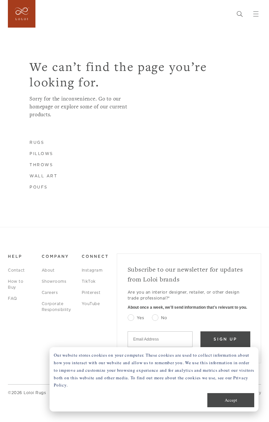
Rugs (37, 142)
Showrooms (54, 281)
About (48, 270)
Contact (16, 270)
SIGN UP (225, 339)
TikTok (89, 281)
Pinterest (91, 292)
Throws (41, 164)
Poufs (39, 187)
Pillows (41, 153)
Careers (50, 292)
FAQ (12, 298)
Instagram (92, 270)
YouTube (91, 303)
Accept (231, 400)
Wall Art (43, 175)
